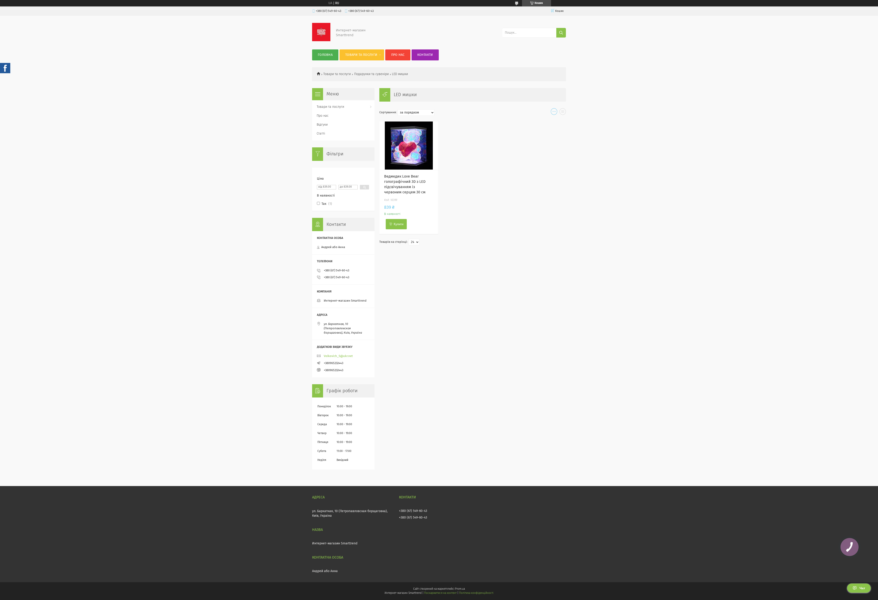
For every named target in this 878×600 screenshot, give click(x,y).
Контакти (425, 55)
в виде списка (562, 112)
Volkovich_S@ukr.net (338, 356)
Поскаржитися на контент (440, 593)
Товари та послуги (361, 55)
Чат (862, 588)
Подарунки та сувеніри (371, 74)
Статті (321, 133)
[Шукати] (561, 33)
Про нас (398, 55)
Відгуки (322, 124)
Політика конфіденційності (476, 593)
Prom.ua (460, 589)
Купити (398, 224)
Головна (325, 55)
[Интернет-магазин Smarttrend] (321, 40)
